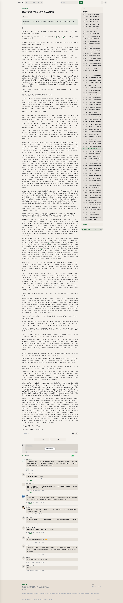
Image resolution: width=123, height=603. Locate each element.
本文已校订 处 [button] (26, 433)
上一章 (42, 439)
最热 (76, 455)
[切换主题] (102, 2)
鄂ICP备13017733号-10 (35, 599)
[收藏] (73, 433)
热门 (34, 2)
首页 (29, 2)
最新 (73, 455)
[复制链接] (76, 433)
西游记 (26, 8)
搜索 (81, 2)
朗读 (26, 17)
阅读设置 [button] (85, 224)
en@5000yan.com (48, 599)
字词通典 (99, 586)
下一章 (57, 439)
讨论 (41, 2)
